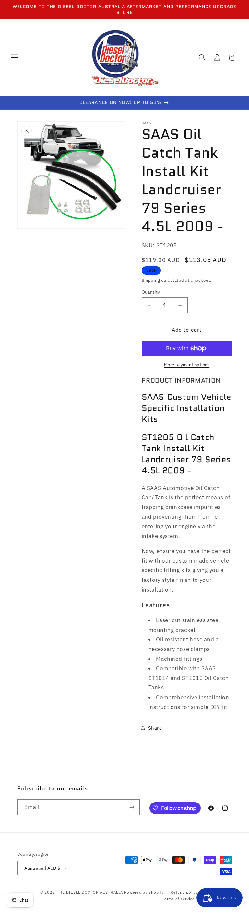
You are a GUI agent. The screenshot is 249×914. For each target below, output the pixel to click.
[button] (14, 57)
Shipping (151, 280)
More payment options (187, 364)
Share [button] (155, 728)
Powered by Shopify (143, 892)
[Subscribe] (131, 807)
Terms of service (178, 898)
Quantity (151, 292)
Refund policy (184, 892)
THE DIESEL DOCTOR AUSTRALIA (90, 892)
